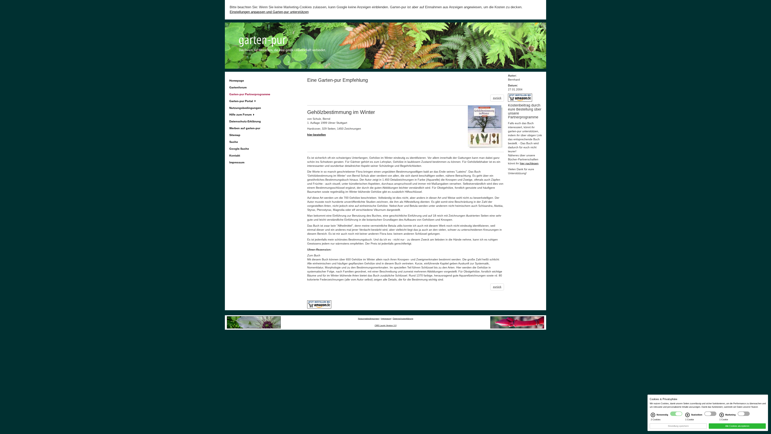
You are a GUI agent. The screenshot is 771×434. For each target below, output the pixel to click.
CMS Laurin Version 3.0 (386, 325)
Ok (23, 387)
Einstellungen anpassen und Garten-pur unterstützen (269, 12)
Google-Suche (239, 148)
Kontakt (234, 155)
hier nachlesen (529, 163)
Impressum (236, 162)
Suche (233, 141)
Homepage (236, 80)
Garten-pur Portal (241, 101)
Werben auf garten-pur (244, 128)
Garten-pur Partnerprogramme (249, 94)
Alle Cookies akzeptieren (737, 426)
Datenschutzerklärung (403, 318)
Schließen (9, 387)
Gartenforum (238, 87)
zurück (497, 97)
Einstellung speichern (678, 426)
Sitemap (234, 135)
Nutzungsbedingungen (245, 108)
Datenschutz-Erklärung (245, 121)
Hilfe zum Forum (240, 114)
